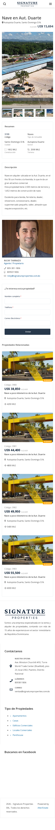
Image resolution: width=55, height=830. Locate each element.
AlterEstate (43, 807)
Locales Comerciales (22, 730)
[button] (7, 112)
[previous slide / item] (4, 70)
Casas (15, 720)
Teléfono (9, 307)
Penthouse (17, 735)
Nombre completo (13, 296)
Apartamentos (19, 715)
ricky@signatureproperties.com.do (23, 275)
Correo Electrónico (13, 318)
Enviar (28, 331)
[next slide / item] (51, 70)
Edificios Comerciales (22, 725)
